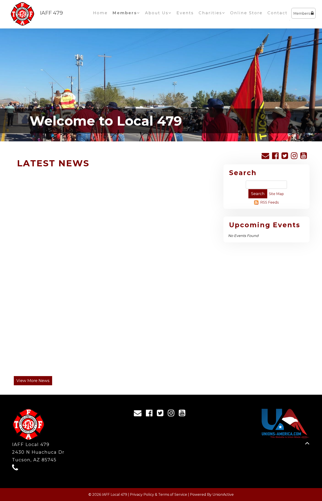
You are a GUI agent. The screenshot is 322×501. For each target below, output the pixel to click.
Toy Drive (173, 236)
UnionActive (223, 494)
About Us (156, 13)
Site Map (276, 194)
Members (302, 13)
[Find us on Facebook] (276, 157)
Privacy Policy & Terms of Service (158, 494)
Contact (277, 13)
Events (185, 13)
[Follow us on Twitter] (285, 157)
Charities (210, 13)
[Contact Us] (266, 157)
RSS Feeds (269, 202)
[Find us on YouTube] (304, 157)
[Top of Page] (307, 443)
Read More (34, 306)
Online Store (246, 13)
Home (100, 13)
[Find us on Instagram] (295, 157)
